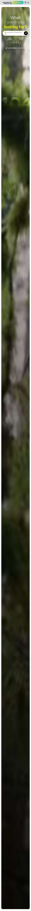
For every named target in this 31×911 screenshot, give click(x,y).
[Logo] (7, 2)
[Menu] (28, 3)
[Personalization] (25, 2)
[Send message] (26, 33)
